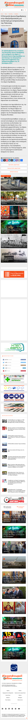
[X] (5, 709)
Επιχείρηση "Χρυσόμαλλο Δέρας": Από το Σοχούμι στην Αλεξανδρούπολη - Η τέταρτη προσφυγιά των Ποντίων (14, 259)
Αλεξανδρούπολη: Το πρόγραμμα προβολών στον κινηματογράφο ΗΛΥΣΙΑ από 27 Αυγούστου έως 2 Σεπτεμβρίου (14, 216)
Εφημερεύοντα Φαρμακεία (8, 692)
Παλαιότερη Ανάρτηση (14, 168)
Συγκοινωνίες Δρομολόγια (20, 692)
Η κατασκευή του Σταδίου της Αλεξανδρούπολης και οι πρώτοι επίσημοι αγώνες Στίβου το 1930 (14, 245)
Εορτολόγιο (8, 695)
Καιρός (20, 690)
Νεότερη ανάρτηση (14, 164)
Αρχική (8, 690)
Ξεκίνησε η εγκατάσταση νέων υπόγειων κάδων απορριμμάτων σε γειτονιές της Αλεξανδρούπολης (13, 187)
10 (4, 649)
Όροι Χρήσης (7, 699)
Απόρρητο (20, 697)
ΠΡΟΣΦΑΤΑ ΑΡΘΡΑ (8, 415)
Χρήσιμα (8, 697)
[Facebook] (2, 709)
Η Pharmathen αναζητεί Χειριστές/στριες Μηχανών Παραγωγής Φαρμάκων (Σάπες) (17, 437)
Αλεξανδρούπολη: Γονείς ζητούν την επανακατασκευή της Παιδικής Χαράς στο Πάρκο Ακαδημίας (14, 202)
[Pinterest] (15, 709)
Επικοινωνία (20, 699)
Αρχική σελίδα (14, 171)
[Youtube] (19, 709)
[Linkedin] (9, 709)
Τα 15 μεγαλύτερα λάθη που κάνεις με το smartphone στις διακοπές (13, 640)
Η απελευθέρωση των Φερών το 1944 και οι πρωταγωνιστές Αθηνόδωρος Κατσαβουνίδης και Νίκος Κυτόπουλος (16, 421)
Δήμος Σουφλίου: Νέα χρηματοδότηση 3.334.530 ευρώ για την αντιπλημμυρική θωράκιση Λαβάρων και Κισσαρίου (16, 466)
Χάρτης (20, 695)
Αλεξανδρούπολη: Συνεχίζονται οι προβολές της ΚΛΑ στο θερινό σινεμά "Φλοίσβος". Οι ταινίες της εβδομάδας (14, 230)
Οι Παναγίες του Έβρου (11, 612)
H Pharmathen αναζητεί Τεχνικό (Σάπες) (17, 443)
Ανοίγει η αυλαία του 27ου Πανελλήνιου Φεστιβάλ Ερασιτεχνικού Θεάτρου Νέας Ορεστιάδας (16, 429)
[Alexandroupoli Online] (14, 7)
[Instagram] (12, 709)
